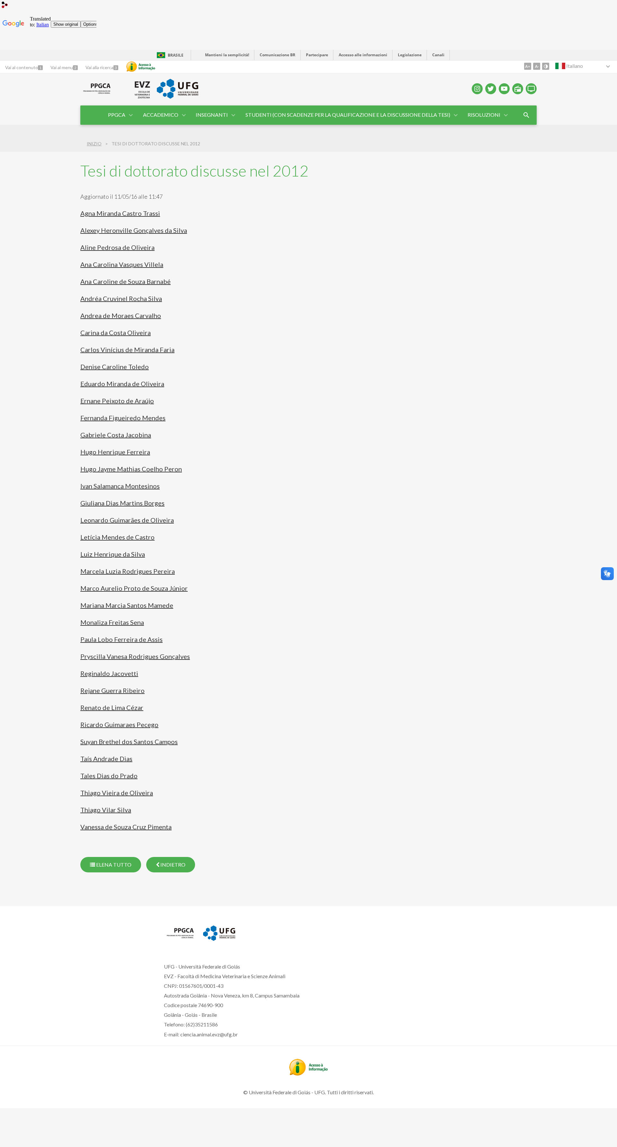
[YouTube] (504, 88)
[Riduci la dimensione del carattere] (536, 66)
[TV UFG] (531, 88)
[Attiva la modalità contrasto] (545, 66)
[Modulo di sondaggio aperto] (526, 115)
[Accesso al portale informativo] (308, 1073)
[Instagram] (477, 88)
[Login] (5, 5)
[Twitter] (490, 88)
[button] (117, 115)
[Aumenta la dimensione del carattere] (527, 66)
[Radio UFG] (517, 88)
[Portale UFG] (177, 96)
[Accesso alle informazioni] (140, 66)
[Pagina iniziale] (96, 93)
